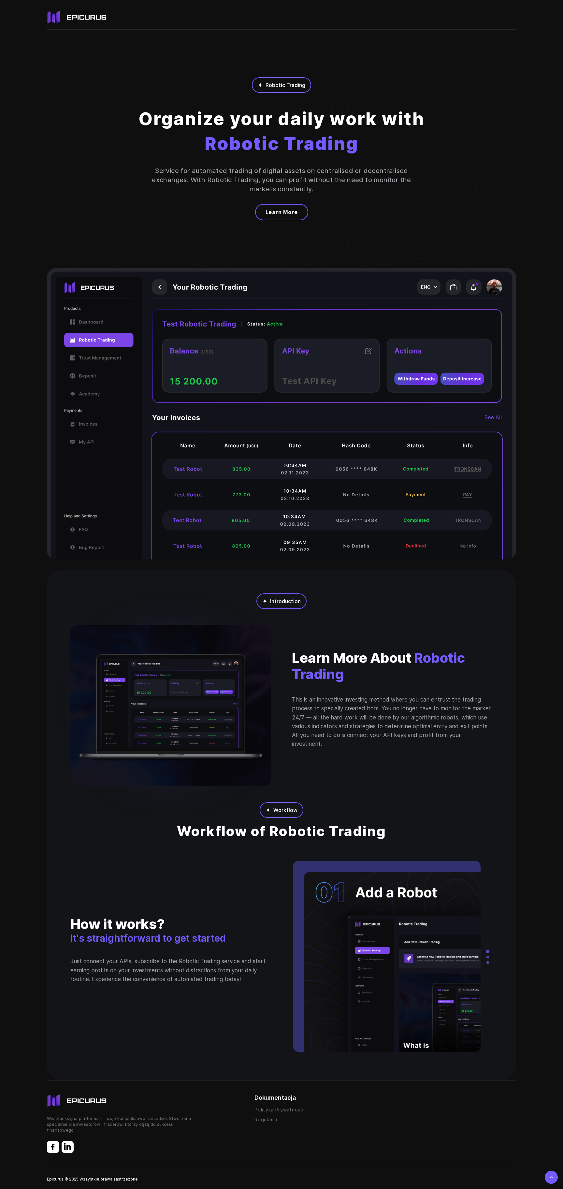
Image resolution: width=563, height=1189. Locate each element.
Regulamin (266, 1119)
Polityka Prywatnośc (278, 1109)
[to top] (551, 1177)
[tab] (487, 951)
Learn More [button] (282, 212)
